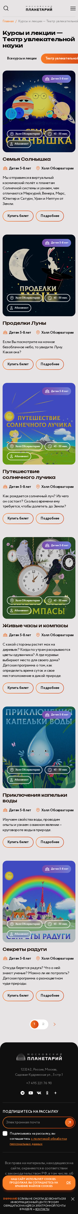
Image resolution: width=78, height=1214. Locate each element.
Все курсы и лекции (22, 58)
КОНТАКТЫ (42, 1209)
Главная (8, 21)
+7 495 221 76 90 (39, 1083)
